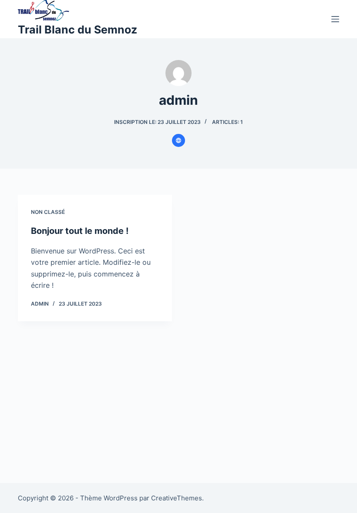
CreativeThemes (176, 498)
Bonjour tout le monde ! (79, 231)
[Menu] (335, 19)
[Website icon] (178, 140)
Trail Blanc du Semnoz (77, 29)
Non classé (48, 212)
